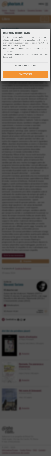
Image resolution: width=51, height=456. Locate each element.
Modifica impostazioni (25, 65)
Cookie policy (8, 57)
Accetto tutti (25, 74)
